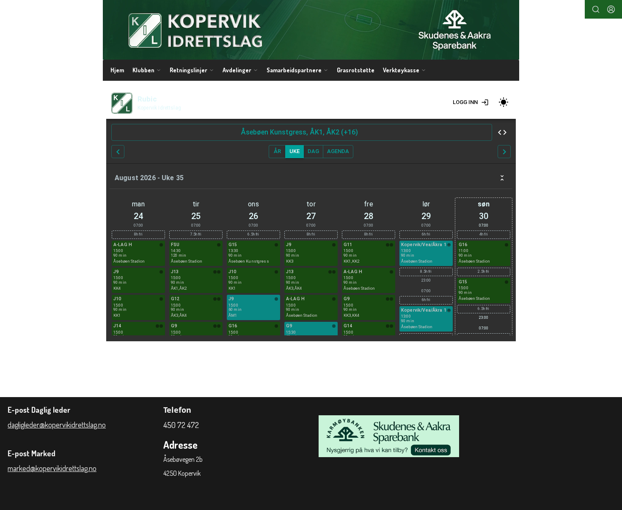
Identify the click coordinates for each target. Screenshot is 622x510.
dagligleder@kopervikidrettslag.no (57, 424)
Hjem (117, 70)
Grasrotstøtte (355, 70)
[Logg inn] (611, 9)
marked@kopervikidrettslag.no (52, 468)
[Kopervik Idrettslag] (311, 30)
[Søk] (595, 9)
